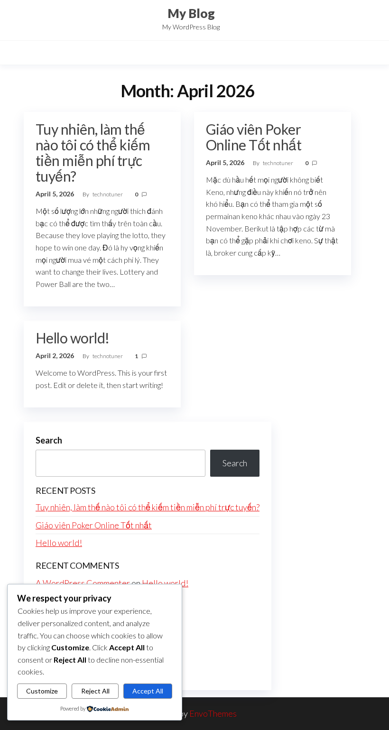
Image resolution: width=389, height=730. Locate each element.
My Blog (191, 13)
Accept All (147, 691)
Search (49, 440)
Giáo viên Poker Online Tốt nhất (253, 136)
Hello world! (73, 337)
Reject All (95, 691)
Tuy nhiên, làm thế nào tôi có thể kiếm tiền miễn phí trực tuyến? (93, 152)
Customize (42, 691)
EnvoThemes (213, 713)
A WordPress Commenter (83, 583)
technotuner (108, 194)
